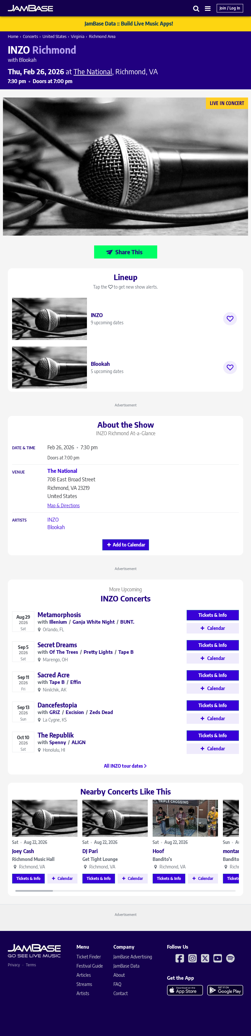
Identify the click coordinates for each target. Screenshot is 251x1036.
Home (13, 36)
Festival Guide (89, 966)
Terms (31, 964)
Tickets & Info (28, 878)
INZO (53, 519)
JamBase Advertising (132, 956)
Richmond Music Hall (33, 859)
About (119, 975)
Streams (84, 984)
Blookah (56, 527)
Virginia (77, 36)
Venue (18, 472)
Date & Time (23, 448)
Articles (83, 975)
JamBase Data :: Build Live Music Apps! (129, 23)
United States (54, 36)
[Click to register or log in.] (230, 318)
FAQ (117, 984)
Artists (19, 520)
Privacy (14, 964)
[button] (196, 8)
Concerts (30, 36)
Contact (120, 993)
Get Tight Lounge (100, 859)
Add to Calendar (129, 544)
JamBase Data (126, 966)
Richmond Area (102, 36)
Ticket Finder (88, 956)
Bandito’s (162, 859)
